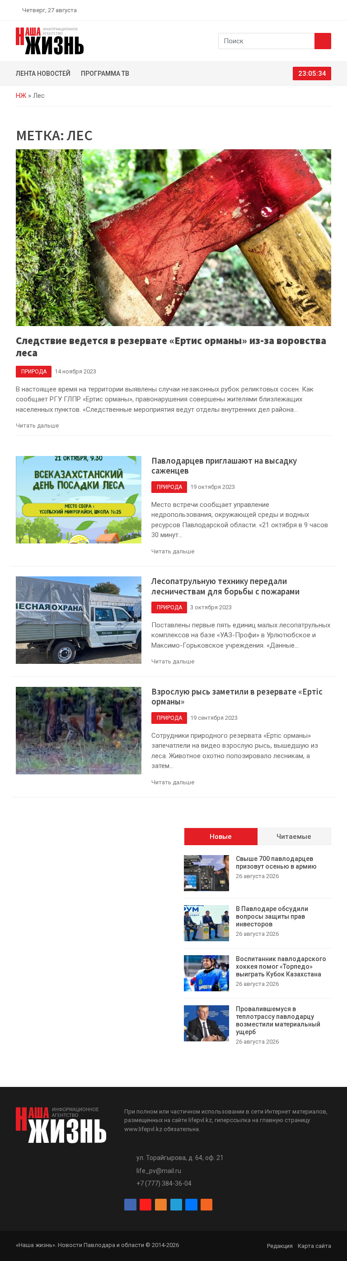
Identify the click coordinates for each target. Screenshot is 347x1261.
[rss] (327, 10)
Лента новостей (43, 73)
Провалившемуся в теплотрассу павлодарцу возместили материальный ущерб (278, 1020)
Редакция (280, 1246)
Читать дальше (37, 425)
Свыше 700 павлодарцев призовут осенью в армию (276, 862)
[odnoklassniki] (296, 10)
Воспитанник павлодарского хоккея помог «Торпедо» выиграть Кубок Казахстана (281, 966)
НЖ (21, 96)
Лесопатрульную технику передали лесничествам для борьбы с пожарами (225, 586)
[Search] (322, 41)
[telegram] (306, 10)
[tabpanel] (257, 950)
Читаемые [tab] (294, 837)
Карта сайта (314, 1246)
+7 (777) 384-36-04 (164, 1183)
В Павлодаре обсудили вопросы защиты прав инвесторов (272, 916)
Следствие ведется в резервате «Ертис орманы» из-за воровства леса (171, 346)
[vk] (317, 10)
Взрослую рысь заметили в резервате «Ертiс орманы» (237, 696)
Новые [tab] (221, 837)
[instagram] (285, 10)
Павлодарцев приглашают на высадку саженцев (224, 466)
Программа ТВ (105, 73)
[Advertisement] (89, 884)
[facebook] (275, 10)
